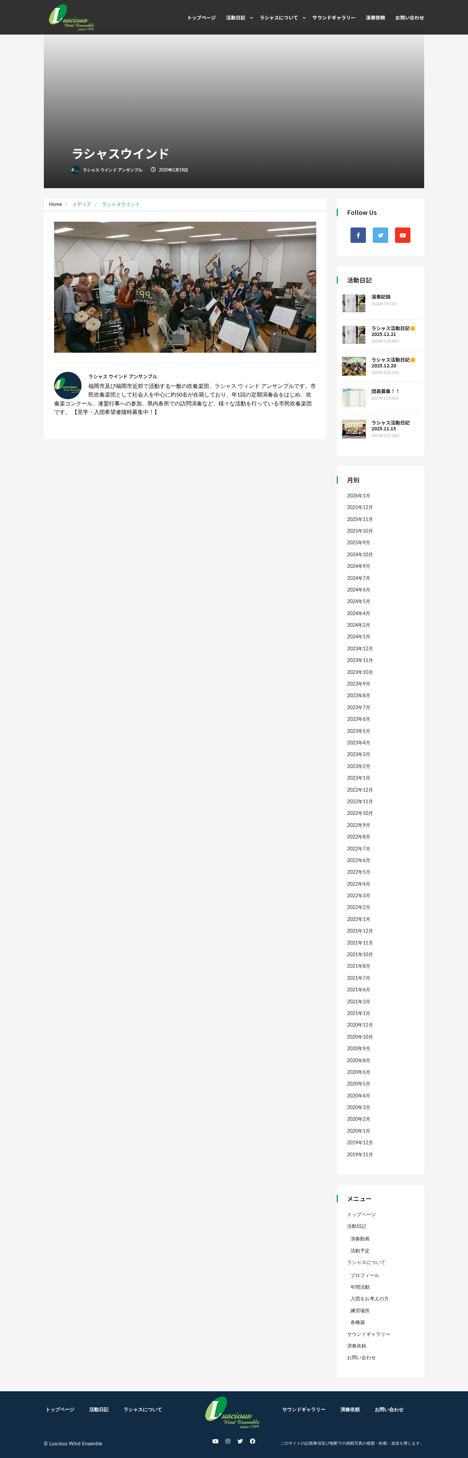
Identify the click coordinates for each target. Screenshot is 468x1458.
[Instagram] (228, 1441)
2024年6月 (358, 590)
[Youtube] (215, 1441)
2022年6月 (358, 860)
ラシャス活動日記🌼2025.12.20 (393, 362)
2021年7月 (358, 978)
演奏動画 (360, 1239)
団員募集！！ (385, 391)
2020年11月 (360, 1025)
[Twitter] (240, 1441)
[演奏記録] (354, 303)
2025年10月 (360, 531)
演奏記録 (381, 296)
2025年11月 (360, 519)
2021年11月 (360, 943)
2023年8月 (358, 695)
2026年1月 (358, 496)
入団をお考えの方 (369, 1299)
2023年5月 (358, 731)
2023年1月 (358, 778)
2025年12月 (360, 507)
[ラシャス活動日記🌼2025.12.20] (354, 366)
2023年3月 (358, 754)
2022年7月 (358, 849)
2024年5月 (358, 601)
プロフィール (364, 1275)
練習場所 (360, 1311)
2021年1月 (358, 1013)
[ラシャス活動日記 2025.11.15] (354, 429)
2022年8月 (358, 837)
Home (55, 204)
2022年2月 (358, 907)
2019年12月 (360, 1143)
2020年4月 (358, 1096)
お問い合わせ (409, 17)
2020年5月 (358, 1084)
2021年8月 (358, 966)
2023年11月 (360, 660)
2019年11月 (360, 1155)
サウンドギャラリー (334, 17)
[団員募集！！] (354, 397)
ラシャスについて (279, 17)
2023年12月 (360, 649)
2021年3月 (358, 1002)
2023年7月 (358, 707)
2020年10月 (360, 1037)
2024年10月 (360, 554)
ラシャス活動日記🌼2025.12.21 (393, 331)
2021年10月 (360, 954)
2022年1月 (358, 919)
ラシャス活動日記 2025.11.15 (393, 425)
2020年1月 (358, 1131)
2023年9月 (358, 684)
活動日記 (235, 17)
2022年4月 (358, 884)
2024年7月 (358, 578)
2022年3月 (358, 896)
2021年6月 (358, 990)
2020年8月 (358, 1060)
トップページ (201, 17)
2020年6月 (358, 1072)
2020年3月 (358, 1107)
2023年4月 (358, 743)
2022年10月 (360, 813)
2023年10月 (360, 672)
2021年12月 (360, 931)
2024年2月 (358, 625)
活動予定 (360, 1251)
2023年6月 (358, 719)
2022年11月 (360, 801)
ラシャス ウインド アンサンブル (112, 170)
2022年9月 (358, 825)
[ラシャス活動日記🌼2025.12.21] (354, 334)
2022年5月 (358, 872)
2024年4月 (358, 613)
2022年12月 (360, 790)
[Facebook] (252, 1441)
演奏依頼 (375, 17)
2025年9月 (358, 543)
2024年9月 (358, 566)
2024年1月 (358, 637)
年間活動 (360, 1287)
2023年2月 (358, 766)
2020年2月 (358, 1119)
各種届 (357, 1322)
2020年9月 (358, 1048)
